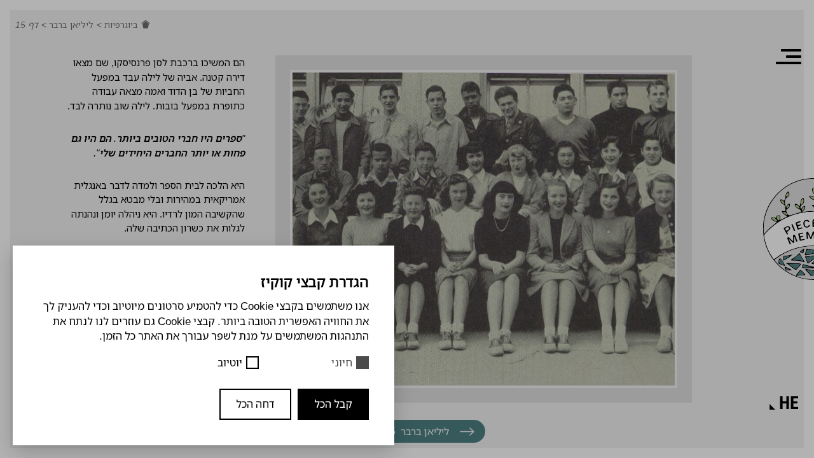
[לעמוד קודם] (467, 432)
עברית (740, 388)
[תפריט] (788, 56)
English (736, 345)
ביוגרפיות (120, 24)
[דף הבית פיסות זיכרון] (145, 25)
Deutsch (734, 367)
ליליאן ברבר (69, 24)
